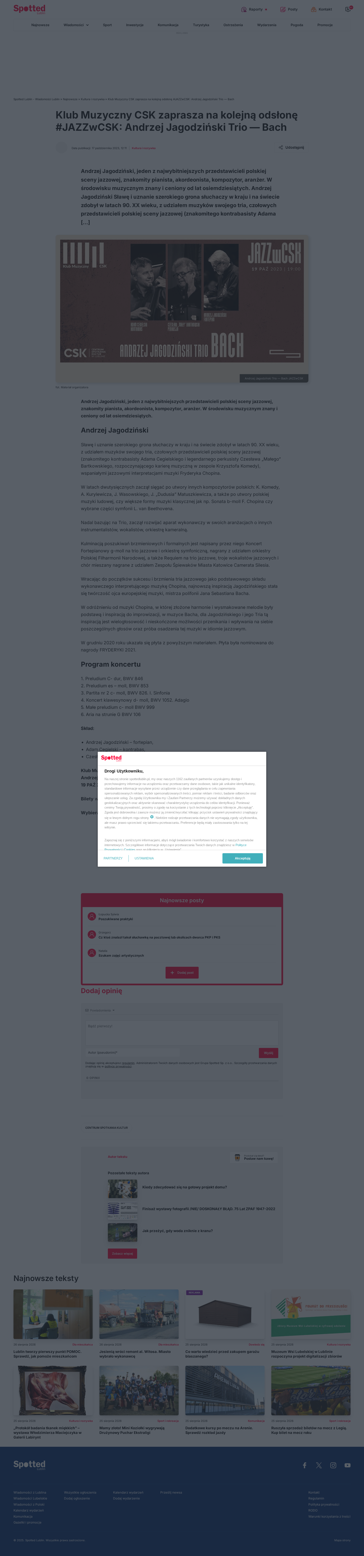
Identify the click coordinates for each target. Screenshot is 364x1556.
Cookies (129, 849)
